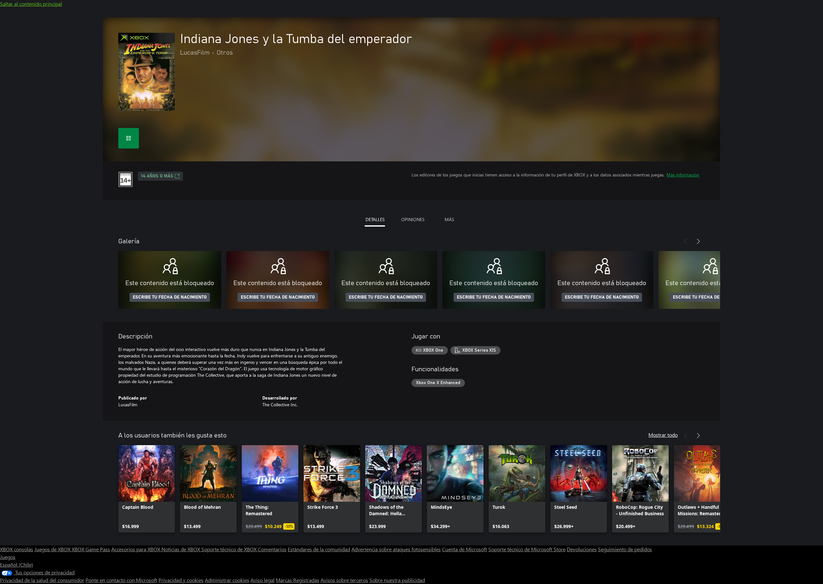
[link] (146, 489)
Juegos (7, 556)
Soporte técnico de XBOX (229, 549)
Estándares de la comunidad (319, 549)
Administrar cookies (227, 580)
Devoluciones (582, 549)
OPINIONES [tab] (412, 219)
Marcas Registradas (297, 580)
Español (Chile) (16, 564)
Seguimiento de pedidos (625, 549)
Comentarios (272, 549)
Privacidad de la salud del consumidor (42, 580)
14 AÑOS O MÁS (157, 176)
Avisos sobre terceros (344, 580)
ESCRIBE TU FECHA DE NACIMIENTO (170, 297)
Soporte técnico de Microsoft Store (526, 549)
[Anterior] (685, 241)
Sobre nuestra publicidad (397, 580)
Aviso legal (262, 580)
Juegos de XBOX (53, 549)
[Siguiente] (698, 241)
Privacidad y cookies (180, 580)
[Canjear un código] (128, 138)
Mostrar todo (663, 434)
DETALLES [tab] (375, 219)
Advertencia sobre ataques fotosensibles (396, 549)
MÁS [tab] (449, 219)
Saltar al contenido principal (31, 3)
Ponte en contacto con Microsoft (121, 580)
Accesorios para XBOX (136, 549)
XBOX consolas (16, 549)
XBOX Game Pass (91, 549)
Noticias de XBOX (181, 549)
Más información (682, 175)
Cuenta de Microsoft (464, 549)
